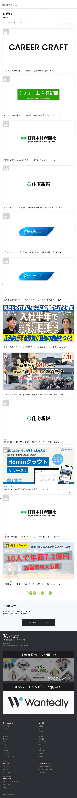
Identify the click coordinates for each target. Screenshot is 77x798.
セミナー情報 (6, 772)
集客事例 (40, 753)
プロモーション (7, 750)
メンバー (5, 729)
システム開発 (6, 753)
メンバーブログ (42, 742)
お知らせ (6, 763)
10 (42, 593)
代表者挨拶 (6, 726)
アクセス (40, 729)
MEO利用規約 (42, 772)
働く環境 (40, 732)
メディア (21, 22)
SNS (4, 742)
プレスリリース (11, 22)
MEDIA (5, 747)
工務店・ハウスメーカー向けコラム (13, 781)
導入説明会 (6, 787)
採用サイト (41, 744)
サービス (6, 739)
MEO (4, 744)
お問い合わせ (42, 763)
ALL (4, 22)
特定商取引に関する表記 (45, 769)
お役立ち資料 (6, 784)
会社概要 (41, 723)
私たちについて (8, 723)
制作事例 (40, 756)
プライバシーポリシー (44, 766)
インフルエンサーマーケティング (12, 756)
